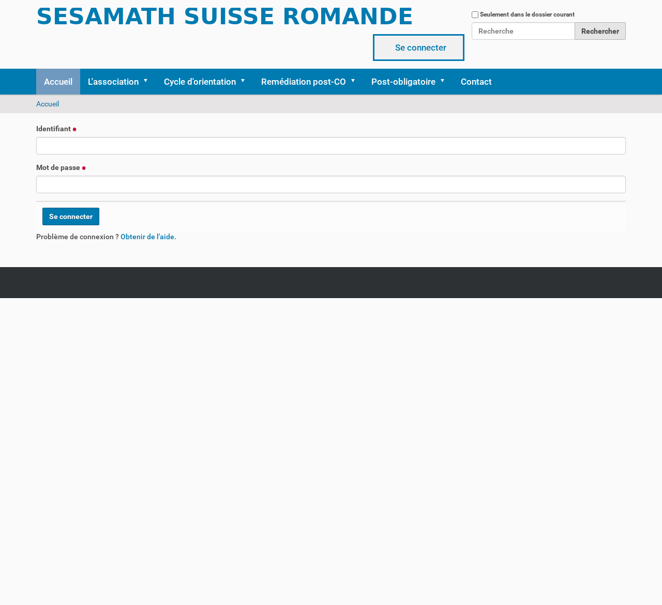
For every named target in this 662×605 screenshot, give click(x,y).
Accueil (58, 81)
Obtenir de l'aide (147, 236)
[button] (149, 82)
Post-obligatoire (403, 81)
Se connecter (420, 47)
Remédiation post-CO (303, 81)
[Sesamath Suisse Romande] (225, 20)
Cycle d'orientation (200, 81)
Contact (476, 81)
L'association (113, 81)
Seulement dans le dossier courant (527, 14)
